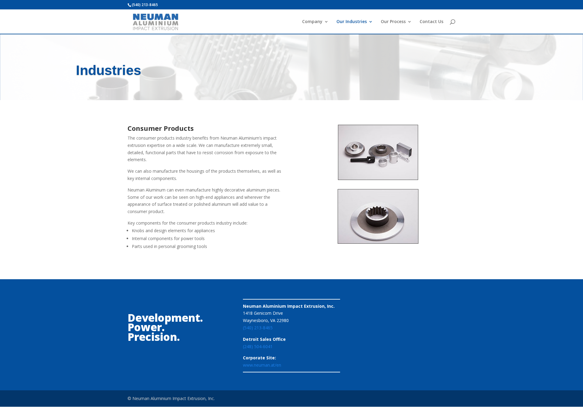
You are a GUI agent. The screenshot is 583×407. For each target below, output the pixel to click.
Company (312, 21)
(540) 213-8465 (258, 328)
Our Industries (351, 21)
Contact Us (431, 21)
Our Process (393, 21)
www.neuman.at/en (262, 365)
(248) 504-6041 (258, 346)
